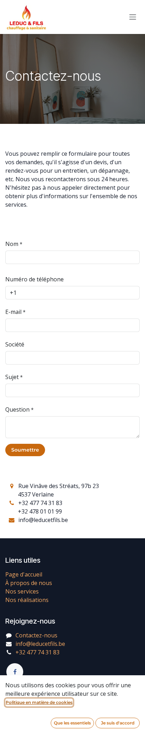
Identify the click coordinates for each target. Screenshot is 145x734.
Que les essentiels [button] (72, 723)
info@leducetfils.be (40, 644)
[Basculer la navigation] (133, 17)
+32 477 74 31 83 (37, 652)
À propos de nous (28, 583)
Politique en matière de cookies (39, 702)
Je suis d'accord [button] (117, 723)
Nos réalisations (27, 600)
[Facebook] (14, 671)
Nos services (22, 591)
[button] (25, 450)
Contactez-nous (36, 635)
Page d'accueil (23, 574)
